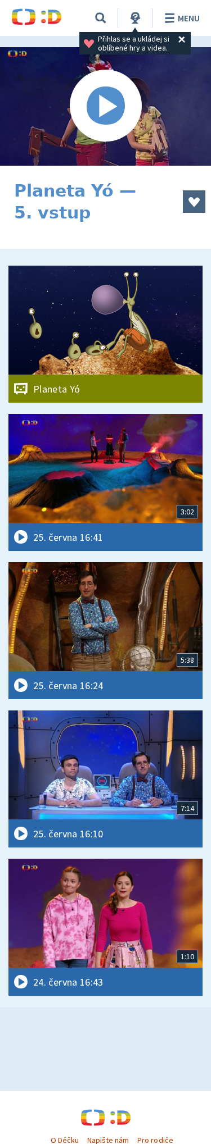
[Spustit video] (105, 106)
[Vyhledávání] (101, 18)
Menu (189, 18)
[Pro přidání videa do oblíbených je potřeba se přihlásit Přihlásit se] (194, 201)
